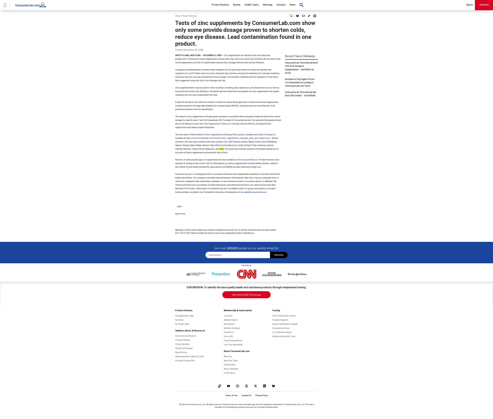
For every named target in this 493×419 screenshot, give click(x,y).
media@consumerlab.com (226, 230)
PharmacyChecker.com (185, 185)
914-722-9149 (182, 233)
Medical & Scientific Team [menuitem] (284, 336)
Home (178, 16)
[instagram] (237, 386)
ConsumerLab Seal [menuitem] (280, 328)
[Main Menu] (5, 5)
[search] (301, 5)
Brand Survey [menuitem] (181, 352)
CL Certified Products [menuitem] (282, 332)
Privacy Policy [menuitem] (261, 395)
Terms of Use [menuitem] (231, 395)
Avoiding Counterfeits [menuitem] (185, 360)
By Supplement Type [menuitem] (184, 316)
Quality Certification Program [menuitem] (285, 324)
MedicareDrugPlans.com (242, 185)
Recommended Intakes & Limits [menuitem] (189, 356)
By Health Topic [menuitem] (182, 324)
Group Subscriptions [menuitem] (233, 340)
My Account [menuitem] (229, 324)
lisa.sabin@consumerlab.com (253, 192)
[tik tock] (219, 386)
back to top (180, 214)
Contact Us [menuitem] (229, 332)
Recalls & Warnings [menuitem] (184, 348)
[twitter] (255, 386)
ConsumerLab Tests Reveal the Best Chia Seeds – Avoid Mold (300, 94)
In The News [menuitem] (229, 373)
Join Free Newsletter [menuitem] (233, 344)
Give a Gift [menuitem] (228, 336)
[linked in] (264, 386)
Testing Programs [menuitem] (280, 320)
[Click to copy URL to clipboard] (309, 15)
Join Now (484, 4)
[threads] (246, 386)
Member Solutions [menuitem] (232, 328)
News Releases (190, 16)
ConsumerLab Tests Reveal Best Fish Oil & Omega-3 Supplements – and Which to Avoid (301, 67)
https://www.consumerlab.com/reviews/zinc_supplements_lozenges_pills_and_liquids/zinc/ (228, 138)
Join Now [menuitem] (228, 316)
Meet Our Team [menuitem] (231, 360)
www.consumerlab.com (247, 160)
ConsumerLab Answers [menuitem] (185, 336)
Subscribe (278, 255)
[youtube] (228, 386)
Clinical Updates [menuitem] (182, 344)
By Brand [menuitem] (179, 320)
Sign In (469, 4)
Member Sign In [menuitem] (231, 320)
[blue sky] (273, 386)
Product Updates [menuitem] (182, 340)
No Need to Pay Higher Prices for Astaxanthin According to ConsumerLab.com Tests (300, 82)
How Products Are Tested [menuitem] (284, 316)
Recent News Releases (300, 56)
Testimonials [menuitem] (229, 364)
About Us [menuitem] (228, 356)
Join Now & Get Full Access (246, 294)
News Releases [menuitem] (231, 369)
